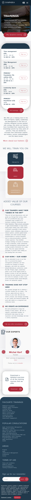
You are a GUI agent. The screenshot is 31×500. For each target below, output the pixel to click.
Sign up (23, 54)
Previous (4, 352)
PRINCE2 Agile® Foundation (10, 407)
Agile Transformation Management (12, 427)
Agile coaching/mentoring (9, 433)
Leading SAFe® (6, 409)
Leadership (5, 453)
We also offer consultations (14, 324)
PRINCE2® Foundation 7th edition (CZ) (9, 75)
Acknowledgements (8, 466)
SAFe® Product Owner (8, 412)
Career (4, 456)
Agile (3, 451)
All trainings (14, 110)
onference (6, 454)
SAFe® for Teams (7, 410)
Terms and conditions (8, 463)
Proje (3, 449)
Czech (23, 3)
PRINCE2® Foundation (8, 406)
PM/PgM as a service (8, 428)
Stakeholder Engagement (9, 418)
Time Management (7, 416)
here (15, 360)
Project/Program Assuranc (9, 437)
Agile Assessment (7, 439)
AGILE (15, 176)
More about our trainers (13, 141)
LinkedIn (20, 363)
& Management (13, 453)
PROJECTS (15, 162)
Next (27, 352)
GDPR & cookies (7, 464)
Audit (3, 441)
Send (22, 479)
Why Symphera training (14, 35)
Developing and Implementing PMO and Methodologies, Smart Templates (13, 435)
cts (6, 449)
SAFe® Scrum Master (8, 413)
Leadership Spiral (7, 415)
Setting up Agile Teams (9, 431)
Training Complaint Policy (9, 467)
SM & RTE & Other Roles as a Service (13, 430)
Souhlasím (17, 497)
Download (14, 389)
